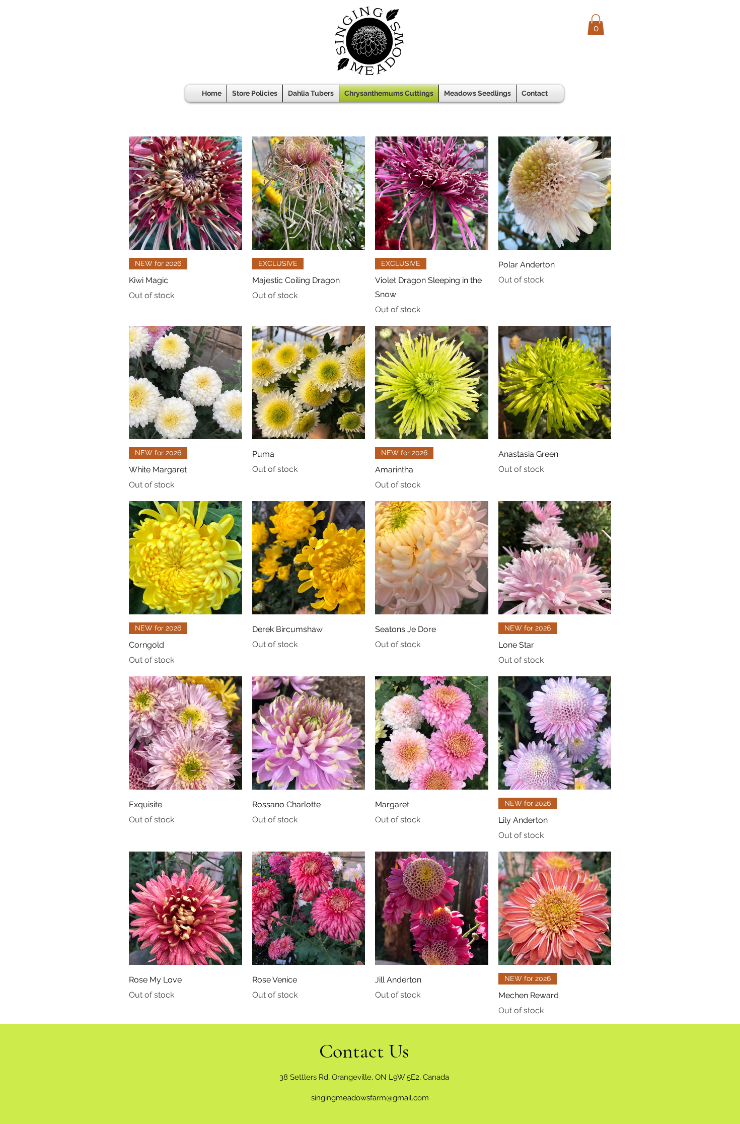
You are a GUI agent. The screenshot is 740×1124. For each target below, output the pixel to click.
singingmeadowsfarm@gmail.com (370, 1097)
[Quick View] (185, 193)
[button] (596, 24)
